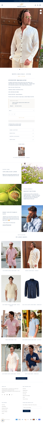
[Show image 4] (23, 69)
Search (24, 397)
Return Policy (25, 392)
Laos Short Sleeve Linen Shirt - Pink (11, 270)
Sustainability (4, 406)
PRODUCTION (12, 133)
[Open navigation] (2, 5)
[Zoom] (41, 10)
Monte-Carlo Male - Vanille (31, 270)
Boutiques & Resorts (5, 408)
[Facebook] (2, 394)
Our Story (3, 404)
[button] (21, 121)
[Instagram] (4, 394)
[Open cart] (40, 5)
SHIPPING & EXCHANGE (14, 136)
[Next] (25, 69)
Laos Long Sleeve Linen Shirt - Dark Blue (32, 304)
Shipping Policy (25, 390)
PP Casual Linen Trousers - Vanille (21, 157)
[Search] (37, 5)
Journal (3, 413)
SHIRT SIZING (12, 139)
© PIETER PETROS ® (6, 419)
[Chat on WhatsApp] (2, 420)
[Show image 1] (19, 69)
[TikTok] (11, 394)
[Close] (40, 407)
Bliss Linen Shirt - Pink (11, 339)
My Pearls (24, 388)
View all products (21, 378)
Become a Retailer (4, 411)
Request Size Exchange (26, 395)
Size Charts (24, 393)
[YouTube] (9, 394)
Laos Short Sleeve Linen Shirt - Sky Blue (31, 339)
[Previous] (17, 69)
